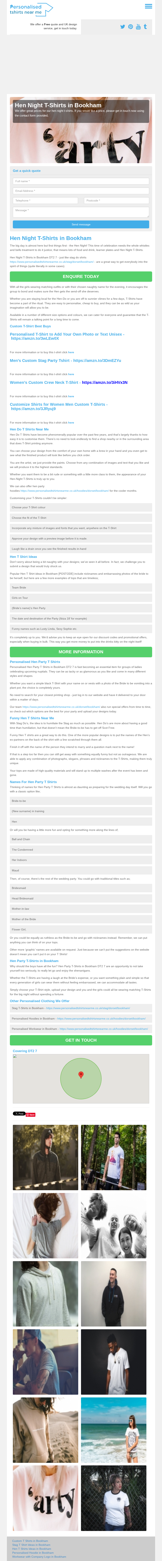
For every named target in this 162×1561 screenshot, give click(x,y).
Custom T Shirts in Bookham (30, 1540)
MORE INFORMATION (81, 651)
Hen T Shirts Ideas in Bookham (31, 1548)
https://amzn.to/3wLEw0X (35, 338)
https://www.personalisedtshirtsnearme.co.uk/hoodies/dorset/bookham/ (65, 490)
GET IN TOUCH (81, 1040)
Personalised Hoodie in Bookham (33, 1552)
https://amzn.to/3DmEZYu (97, 360)
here (71, 352)
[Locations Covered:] (11, 6)
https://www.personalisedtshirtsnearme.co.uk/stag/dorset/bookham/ (52, 261)
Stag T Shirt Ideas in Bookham (31, 1544)
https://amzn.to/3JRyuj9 (33, 409)
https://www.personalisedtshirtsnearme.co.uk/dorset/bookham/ (61, 706)
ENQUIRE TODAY (81, 276)
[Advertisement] (81, 64)
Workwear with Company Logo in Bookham (39, 1556)
